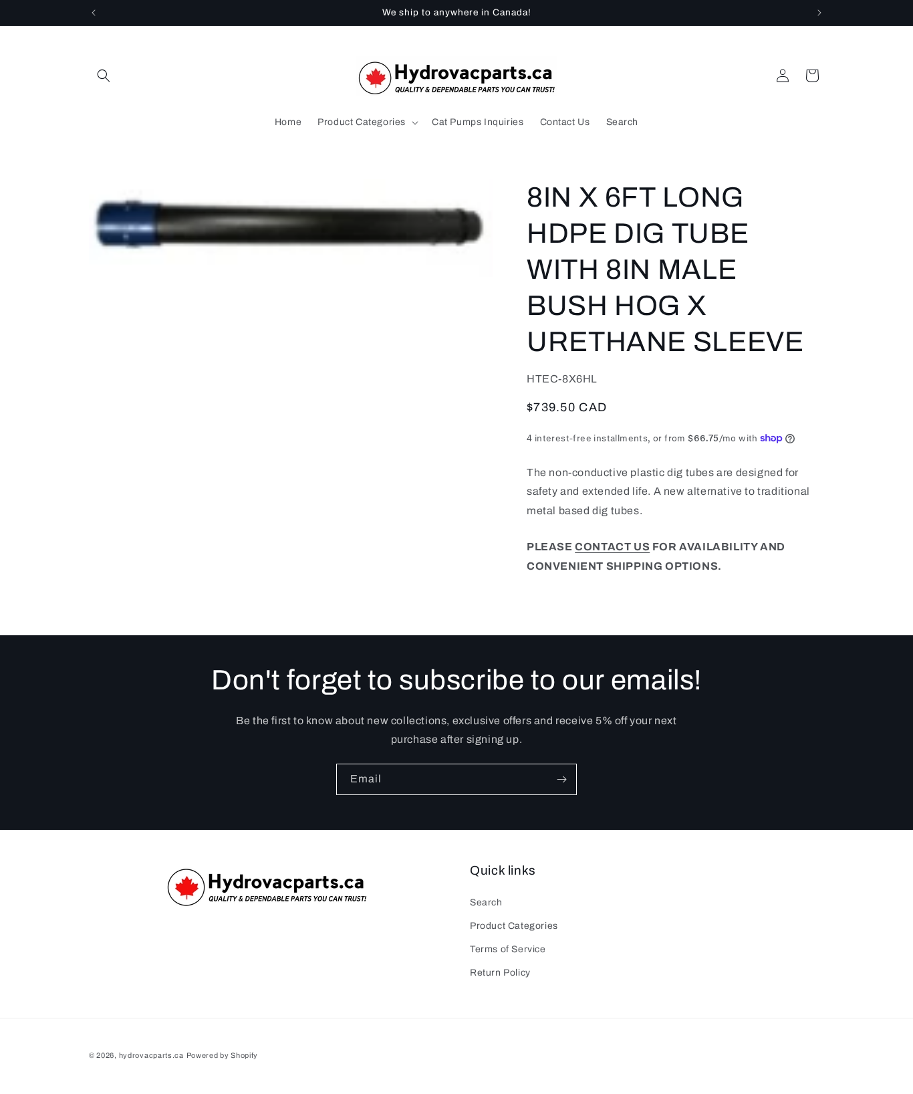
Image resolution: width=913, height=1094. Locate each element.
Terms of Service (508, 949)
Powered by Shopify (222, 1055)
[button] (103, 75)
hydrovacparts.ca (151, 1055)
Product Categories (514, 925)
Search (486, 902)
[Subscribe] (561, 779)
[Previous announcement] (93, 12)
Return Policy (500, 972)
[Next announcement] (819, 12)
